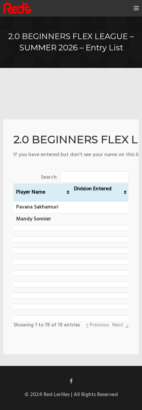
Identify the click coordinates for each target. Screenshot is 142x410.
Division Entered (93, 189)
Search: (49, 177)
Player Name (30, 192)
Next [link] (118, 325)
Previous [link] (99, 325)
